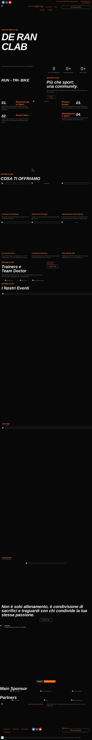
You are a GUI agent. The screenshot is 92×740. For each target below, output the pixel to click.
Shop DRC (42, 10)
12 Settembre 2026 (6, 559)
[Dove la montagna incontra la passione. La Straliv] (34, 665)
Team (41, 7)
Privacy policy (25, 729)
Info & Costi (48, 7)
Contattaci (50, 10)
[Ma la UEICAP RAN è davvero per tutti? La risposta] (57, 638)
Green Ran (6, 423)
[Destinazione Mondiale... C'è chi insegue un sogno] (81, 667)
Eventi (55, 7)
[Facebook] (3, 2)
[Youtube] (10, 2)
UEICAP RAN (6, 558)
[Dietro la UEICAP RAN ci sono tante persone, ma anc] (11, 642)
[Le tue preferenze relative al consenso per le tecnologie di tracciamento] (2, 737)
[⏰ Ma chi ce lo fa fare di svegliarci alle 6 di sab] (34, 640)
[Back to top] (47, 704)
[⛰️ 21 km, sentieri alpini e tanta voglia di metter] (11, 662)
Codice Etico (16, 729)
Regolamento (7, 729)
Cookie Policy (7, 732)
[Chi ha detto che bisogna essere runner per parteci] (81, 639)
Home (36, 7)
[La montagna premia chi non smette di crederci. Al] (57, 667)
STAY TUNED (5, 425)
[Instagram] (6, 2)
